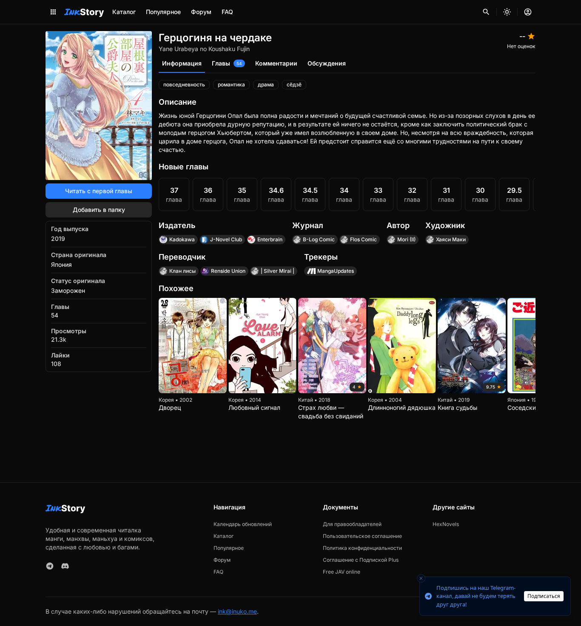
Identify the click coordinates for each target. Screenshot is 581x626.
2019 (58, 238)
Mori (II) (406, 239)
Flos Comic (363, 239)
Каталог (124, 11)
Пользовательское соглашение (362, 536)
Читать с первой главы (98, 190)
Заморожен (68, 290)
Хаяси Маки (451, 239)
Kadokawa (182, 239)
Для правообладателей (352, 524)
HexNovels (446, 524)
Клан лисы (182, 271)
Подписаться (543, 596)
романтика (231, 84)
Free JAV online (341, 572)
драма (266, 84)
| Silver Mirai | (277, 271)
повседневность (184, 84)
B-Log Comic (319, 239)
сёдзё (294, 84)
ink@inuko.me (237, 611)
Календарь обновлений (243, 524)
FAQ (227, 11)
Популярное (163, 11)
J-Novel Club (226, 239)
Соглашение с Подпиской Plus (361, 560)
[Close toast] (421, 578)
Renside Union (228, 271)
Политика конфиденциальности (362, 548)
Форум (201, 11)
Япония (61, 264)
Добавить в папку (99, 209)
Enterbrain (269, 239)
